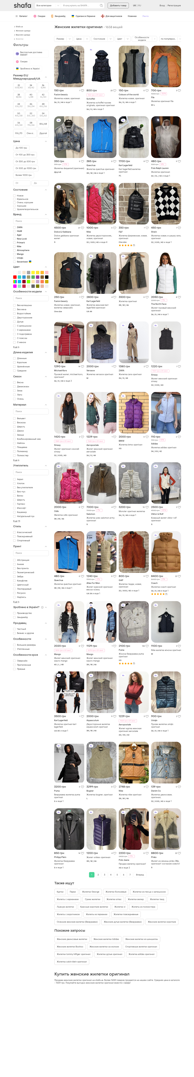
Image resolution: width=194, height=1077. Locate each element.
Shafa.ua (19, 27)
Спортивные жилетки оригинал (141, 946)
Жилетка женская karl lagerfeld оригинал (97, 306)
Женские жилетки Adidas (106, 939)
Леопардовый (24, 589)
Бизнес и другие (25, 633)
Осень (20, 399)
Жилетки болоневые (116, 892)
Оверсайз (22, 661)
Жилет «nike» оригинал (98, 857)
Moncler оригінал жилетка (132, 511)
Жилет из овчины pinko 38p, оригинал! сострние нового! (165, 862)
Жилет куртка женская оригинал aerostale (130, 730)
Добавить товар (118, 5)
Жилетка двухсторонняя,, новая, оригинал (99, 237)
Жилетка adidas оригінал (163, 447)
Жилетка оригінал (128, 301)
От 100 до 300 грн (25, 154)
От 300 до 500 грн (25, 161)
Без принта (23, 568)
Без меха (21, 309)
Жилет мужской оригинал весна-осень (99, 588)
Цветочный (23, 585)
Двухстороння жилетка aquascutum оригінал (98, 725)
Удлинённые (23, 366)
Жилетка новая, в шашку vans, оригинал (166, 237)
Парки (73, 892)
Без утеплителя (25, 487)
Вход (162, 5)
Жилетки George (90, 892)
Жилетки (19, 39)
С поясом (22, 338)
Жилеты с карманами (68, 899)
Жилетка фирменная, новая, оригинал (133, 237)
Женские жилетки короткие (162, 922)
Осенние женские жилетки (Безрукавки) (77, 922)
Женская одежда (23, 31)
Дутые (20, 321)
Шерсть (21, 426)
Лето (19, 395)
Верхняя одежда (23, 35)
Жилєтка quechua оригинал (100, 169)
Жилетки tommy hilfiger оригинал (73, 954)
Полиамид (22, 451)
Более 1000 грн (24, 175)
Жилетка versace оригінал (99, 374)
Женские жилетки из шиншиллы (141, 939)
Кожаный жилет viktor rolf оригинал (164, 519)
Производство (24, 613)
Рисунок (21, 593)
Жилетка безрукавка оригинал (64, 862)
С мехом (21, 342)
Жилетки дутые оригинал (109, 954)
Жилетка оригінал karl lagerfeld (65, 725)
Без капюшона (24, 305)
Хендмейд (60, 16)
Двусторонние (24, 317)
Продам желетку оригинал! (132, 864)
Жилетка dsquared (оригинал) (69, 168)
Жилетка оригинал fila (162, 101)
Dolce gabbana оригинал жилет (66, 237)
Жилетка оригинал (160, 172)
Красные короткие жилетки (94, 907)
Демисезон (23, 386)
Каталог (23, 16)
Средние (21, 370)
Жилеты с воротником (68, 914)
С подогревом (24, 334)
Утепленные (23, 649)
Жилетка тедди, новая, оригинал (130, 585)
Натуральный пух (26, 516)
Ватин (20, 495)
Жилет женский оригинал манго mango (67, 659)
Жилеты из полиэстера (143, 907)
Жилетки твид (157, 899)
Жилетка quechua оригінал (67, 584)
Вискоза (21, 422)
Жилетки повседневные (126, 914)
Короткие (22, 362)
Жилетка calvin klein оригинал (72, 961)
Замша (20, 435)
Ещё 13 (16, 521)
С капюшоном (24, 326)
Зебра (20, 576)
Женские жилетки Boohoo (70, 946)
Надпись (21, 597)
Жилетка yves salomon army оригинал (100, 519)
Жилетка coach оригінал (163, 587)
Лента (145, 16)
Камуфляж (22, 580)
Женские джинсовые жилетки (72, 939)
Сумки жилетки (92, 899)
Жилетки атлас (114, 899)
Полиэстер (22, 455)
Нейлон (21, 443)
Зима (19, 390)
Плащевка (22, 447)
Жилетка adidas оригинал (142, 954)
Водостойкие (24, 313)
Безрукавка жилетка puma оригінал (67, 796)
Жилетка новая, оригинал (67, 98)
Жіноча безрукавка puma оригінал (131, 655)
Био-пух (21, 491)
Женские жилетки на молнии (104, 946)
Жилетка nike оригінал (130, 794)
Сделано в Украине (85, 16)
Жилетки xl (119, 907)
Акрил (20, 479)
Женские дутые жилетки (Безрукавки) (123, 922)
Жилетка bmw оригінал (130, 444)
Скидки (41, 16)
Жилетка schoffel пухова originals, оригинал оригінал (100, 104)
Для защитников (114, 16)
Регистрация (174, 5)
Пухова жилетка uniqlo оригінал (162, 725)
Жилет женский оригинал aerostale (99, 450)
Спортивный (23, 540)
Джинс (20, 431)
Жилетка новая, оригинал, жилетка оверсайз (67, 306)
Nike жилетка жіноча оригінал (166, 650)
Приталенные (24, 665)
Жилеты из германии (96, 914)
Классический (24, 532)
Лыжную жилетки (65, 907)
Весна (20, 382)
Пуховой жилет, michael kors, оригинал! (68, 375)
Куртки (60, 892)
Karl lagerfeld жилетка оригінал (129, 170)
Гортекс (21, 504)
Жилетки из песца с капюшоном (149, 892)
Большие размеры (26, 645)
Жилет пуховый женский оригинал (163, 309)
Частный (21, 629)
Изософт (21, 508)
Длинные (22, 358)
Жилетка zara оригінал (130, 374)
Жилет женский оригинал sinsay (164, 380)
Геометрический (25, 572)
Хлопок (21, 483)
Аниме (20, 564)
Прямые (21, 669)
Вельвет (21, 418)
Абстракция (23, 560)
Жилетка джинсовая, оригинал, (161, 796)
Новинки (132, 16)
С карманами (24, 330)
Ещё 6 (16, 347)
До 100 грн (21, 148)
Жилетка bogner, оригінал (99, 794)
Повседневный (25, 536)
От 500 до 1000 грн (26, 168)
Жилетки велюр (136, 899)
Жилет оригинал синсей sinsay (66, 450)
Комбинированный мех (29, 439)
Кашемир (22, 512)
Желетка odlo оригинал (66, 515)
